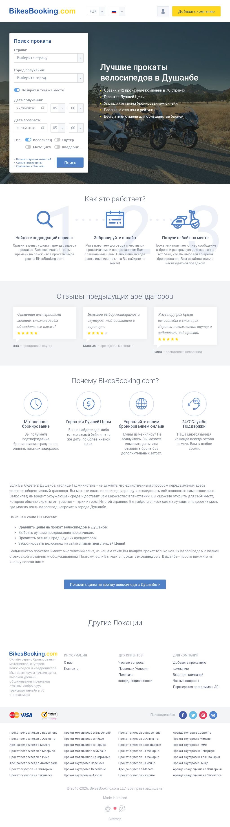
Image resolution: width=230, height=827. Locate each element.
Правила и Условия (133, 669)
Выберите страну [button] (32, 57)
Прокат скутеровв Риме (190, 744)
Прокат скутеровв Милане (191, 738)
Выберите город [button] (31, 77)
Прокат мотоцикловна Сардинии (87, 757)
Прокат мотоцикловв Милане (85, 751)
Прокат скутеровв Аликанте (138, 738)
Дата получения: (28, 100)
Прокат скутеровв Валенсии (84, 763)
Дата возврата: (27, 120)
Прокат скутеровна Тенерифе (194, 751)
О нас (68, 663)
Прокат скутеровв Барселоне (139, 732)
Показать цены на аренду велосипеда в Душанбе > (115, 584)
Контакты (71, 669)
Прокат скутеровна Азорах (83, 775)
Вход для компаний (188, 675)
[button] (117, 11)
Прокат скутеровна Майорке (138, 757)
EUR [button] (93, 11)
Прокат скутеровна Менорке (138, 751)
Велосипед (42, 140)
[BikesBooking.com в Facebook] (183, 715)
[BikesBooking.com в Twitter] (193, 715)
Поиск (70, 162)
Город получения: (29, 70)
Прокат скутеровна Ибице (136, 763)
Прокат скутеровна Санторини (31, 769)
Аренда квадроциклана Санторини (197, 769)
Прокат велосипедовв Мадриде (32, 751)
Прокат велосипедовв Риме (29, 757)
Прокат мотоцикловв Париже (85, 744)
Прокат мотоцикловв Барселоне (87, 732)
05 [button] (55, 108)
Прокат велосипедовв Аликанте (32, 738)
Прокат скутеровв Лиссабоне (85, 769)
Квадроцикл (72, 147)
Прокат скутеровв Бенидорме (139, 744)
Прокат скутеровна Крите (136, 775)
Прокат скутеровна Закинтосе (30, 775)
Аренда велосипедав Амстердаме (33, 763)
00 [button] (73, 108)
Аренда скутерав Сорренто (192, 732)
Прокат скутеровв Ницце (190, 763)
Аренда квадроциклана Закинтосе (197, 775)
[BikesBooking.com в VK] (213, 715)
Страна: (20, 50)
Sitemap (115, 819)
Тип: (17, 140)
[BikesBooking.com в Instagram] (203, 715)
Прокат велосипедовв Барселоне (33, 732)
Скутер (68, 140)
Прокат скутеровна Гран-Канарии (196, 757)
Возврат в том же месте (43, 90)
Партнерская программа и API (196, 687)
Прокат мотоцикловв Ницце (84, 738)
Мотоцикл (42, 147)
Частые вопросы (131, 663)
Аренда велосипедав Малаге (29, 744)
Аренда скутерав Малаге (135, 769)
